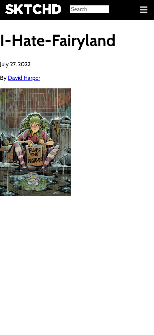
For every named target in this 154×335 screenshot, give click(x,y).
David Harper (24, 77)
